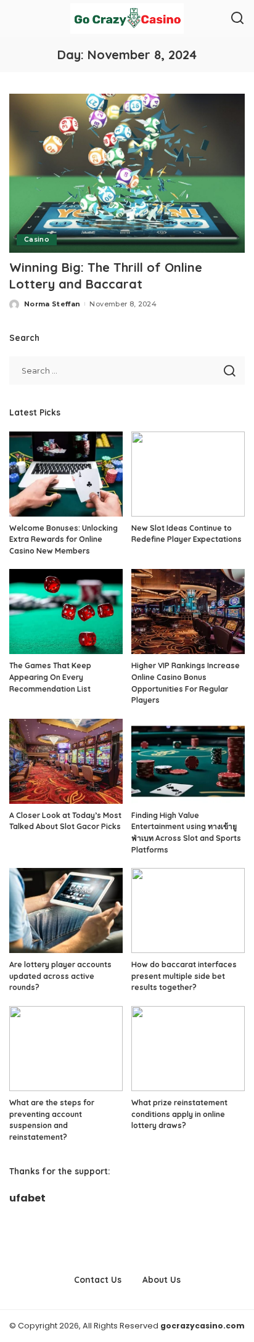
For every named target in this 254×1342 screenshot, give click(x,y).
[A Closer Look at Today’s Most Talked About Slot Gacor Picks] (66, 761)
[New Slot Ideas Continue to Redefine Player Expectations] (188, 474)
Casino (36, 239)
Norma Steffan (52, 304)
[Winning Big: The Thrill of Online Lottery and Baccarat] (127, 173)
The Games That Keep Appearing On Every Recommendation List (50, 677)
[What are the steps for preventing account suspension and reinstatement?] (66, 1048)
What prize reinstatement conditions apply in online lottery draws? (179, 1114)
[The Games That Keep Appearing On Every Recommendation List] (66, 611)
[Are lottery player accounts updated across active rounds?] (66, 910)
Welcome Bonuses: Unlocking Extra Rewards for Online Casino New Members (63, 539)
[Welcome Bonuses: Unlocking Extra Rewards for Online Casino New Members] (66, 474)
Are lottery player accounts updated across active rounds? (60, 976)
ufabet (27, 1198)
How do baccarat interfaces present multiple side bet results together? (184, 976)
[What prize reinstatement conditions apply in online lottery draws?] (188, 1048)
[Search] (237, 18)
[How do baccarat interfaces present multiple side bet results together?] (188, 910)
